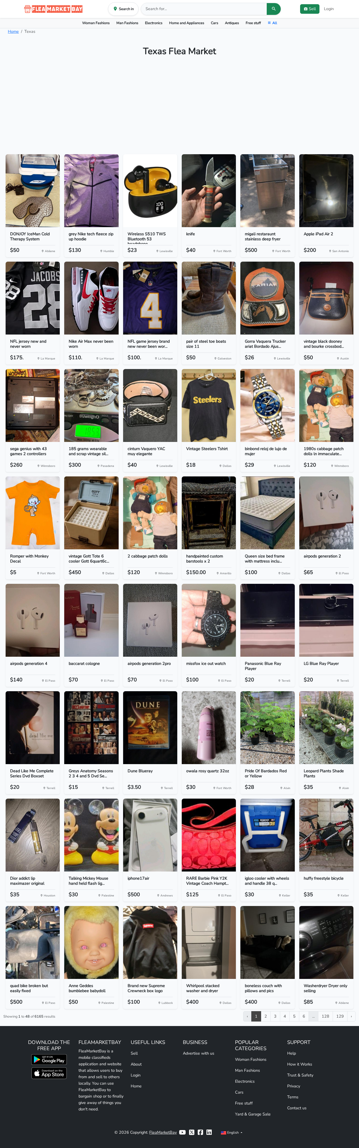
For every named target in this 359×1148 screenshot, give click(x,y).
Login (329, 8)
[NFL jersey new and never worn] (33, 298)
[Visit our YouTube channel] (182, 1132)
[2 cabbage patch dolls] (150, 512)
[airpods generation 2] (326, 512)
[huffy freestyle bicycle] (326, 835)
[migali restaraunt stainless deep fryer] (267, 190)
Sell (134, 1053)
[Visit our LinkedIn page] (209, 1132)
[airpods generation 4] (33, 620)
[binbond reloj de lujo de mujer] (267, 405)
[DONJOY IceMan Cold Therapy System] (33, 190)
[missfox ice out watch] (209, 620)
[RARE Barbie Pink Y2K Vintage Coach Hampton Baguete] (209, 835)
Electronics (153, 22)
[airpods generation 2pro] (150, 620)
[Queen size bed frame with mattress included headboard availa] (267, 512)
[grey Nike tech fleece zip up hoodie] (91, 190)
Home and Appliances (186, 22)
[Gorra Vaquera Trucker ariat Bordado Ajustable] (267, 298)
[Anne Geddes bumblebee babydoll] (91, 942)
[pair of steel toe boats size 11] (209, 298)
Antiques (232, 22)
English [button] (233, 1132)
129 (340, 1016)
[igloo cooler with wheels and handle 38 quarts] (267, 835)
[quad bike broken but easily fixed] (33, 942)
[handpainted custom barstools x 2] (209, 512)
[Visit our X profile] (191, 1132)
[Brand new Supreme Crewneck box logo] (150, 942)
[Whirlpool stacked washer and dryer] (209, 942)
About (136, 1064)
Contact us (297, 1108)
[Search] (274, 9)
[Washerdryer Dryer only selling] (326, 942)
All (274, 22)
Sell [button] (312, 8)
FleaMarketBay (163, 1132)
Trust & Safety (300, 1075)
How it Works (299, 1064)
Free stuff (253, 22)
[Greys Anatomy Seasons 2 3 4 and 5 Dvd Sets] (91, 727)
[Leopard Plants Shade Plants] (326, 727)
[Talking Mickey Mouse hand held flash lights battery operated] (91, 835)
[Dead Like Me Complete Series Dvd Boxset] (33, 727)
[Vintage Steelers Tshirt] (209, 405)
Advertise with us (198, 1053)
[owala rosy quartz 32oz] (209, 727)
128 (325, 1016)
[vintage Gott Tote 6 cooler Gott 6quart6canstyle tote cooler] (91, 512)
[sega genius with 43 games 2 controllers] (33, 405)
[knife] (209, 190)
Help (291, 1053)
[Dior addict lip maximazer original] (33, 835)
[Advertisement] (179, 107)
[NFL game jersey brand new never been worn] (150, 298)
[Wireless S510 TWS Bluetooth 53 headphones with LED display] (150, 190)
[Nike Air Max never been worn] (91, 298)
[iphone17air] (150, 835)
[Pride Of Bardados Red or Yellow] (267, 727)
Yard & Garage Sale (253, 1114)
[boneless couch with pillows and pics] (267, 942)
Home (13, 31)
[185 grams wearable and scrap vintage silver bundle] (91, 405)
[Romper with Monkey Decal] (33, 512)
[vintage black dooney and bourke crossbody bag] (326, 298)
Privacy (293, 1086)
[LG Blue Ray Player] (326, 620)
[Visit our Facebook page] (200, 1132)
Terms (292, 1097)
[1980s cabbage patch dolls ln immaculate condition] (326, 405)
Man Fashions (127, 22)
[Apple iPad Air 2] (326, 190)
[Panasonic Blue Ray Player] (267, 620)
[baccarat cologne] (91, 620)
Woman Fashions (96, 22)
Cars (214, 22)
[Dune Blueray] (150, 727)
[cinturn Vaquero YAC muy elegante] (150, 405)
